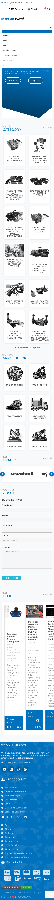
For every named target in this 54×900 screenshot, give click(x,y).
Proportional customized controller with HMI (14, 263)
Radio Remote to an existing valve (39, 193)
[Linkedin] (11, 769)
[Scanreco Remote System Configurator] (14, 612)
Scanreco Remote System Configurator (13, 638)
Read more (10, 720)
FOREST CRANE (39, 446)
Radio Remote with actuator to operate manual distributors (14, 231)
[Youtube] (4, 769)
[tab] (27, 347)
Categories (7, 35)
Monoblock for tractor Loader (40, 302)
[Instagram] (18, 769)
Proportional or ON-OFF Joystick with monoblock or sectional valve (40, 335)
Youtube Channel (10, 50)
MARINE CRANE (14, 446)
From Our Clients (10, 55)
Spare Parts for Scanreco (14, 302)
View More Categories (28, 348)
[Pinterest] (25, 769)
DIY (4, 65)
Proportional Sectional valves (40, 229)
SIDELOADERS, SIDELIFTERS (39, 417)
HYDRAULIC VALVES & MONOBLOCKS (14, 158)
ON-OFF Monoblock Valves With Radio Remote (14, 334)
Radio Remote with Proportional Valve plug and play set (14, 195)
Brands (5, 40)
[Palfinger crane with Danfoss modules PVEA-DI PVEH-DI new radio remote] (34, 611)
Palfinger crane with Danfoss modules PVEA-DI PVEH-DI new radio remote (33, 631)
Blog (4, 45)
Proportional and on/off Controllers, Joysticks (40, 159)
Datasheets (7, 60)
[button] (13, 80)
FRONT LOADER (14, 416)
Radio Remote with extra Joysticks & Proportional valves (40, 268)
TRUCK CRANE (40, 385)
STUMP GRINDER (14, 385)
